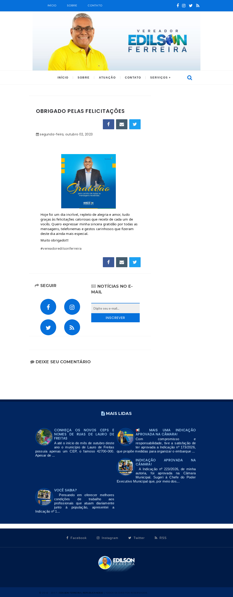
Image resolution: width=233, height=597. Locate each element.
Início (52, 5)
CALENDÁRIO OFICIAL (75, 16)
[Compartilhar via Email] (121, 124)
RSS (162, 538)
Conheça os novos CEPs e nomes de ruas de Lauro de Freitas (84, 434)
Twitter (138, 538)
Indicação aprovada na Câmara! (166, 462)
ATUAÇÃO (107, 77)
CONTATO (133, 77)
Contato (95, 5)
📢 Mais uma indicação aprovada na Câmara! (166, 432)
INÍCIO (63, 77)
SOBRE (72, 5)
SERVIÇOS (159, 77)
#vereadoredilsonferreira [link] (61, 248)
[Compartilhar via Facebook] (108, 124)
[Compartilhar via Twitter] (135, 124)
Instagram (109, 538)
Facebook (78, 538)
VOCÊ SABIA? (65, 490)
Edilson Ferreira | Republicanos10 (81, 592)
